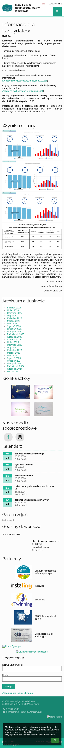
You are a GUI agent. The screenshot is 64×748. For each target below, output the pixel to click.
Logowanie (55, 3)
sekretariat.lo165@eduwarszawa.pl (24, 711)
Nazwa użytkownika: (12, 664)
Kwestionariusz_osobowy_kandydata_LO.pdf (24, 80)
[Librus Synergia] (32, 646)
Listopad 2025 (14, 331)
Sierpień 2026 (14, 307)
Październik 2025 (15, 334)
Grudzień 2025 (14, 329)
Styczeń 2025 (14, 358)
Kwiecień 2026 (14, 318)
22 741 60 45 (12, 709)
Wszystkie (12, 371)
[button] (57, 11)
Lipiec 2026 (13, 310)
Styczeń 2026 (14, 326)
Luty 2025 (12, 355)
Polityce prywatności (45, 734)
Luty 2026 (12, 323)
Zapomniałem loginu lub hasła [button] (17, 693)
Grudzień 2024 (14, 360)
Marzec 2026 (13, 321)
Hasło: (5, 675)
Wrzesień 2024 (14, 368)
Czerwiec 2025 (14, 345)
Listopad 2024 (14, 363)
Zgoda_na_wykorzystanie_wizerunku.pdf (22, 91)
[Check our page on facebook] (8, 437)
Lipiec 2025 (13, 342)
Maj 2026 (11, 315)
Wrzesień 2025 (14, 337)
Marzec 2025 (13, 352)
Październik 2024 (15, 366)
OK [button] (55, 740)
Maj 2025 (11, 347)
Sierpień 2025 (14, 339)
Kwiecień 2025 (14, 350)
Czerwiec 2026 (14, 313)
